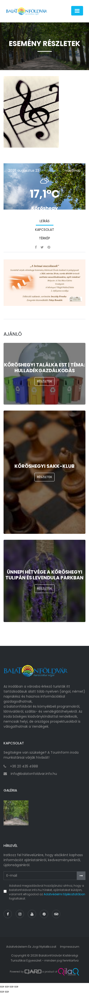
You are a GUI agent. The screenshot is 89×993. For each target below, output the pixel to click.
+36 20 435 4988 (24, 766)
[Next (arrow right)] (7, 991)
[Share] (7, 986)
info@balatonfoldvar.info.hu (34, 773)
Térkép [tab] (44, 238)
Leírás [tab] (45, 221)
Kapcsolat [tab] (44, 229)
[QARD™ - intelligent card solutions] (33, 971)
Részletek (44, 381)
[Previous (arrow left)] (2, 991)
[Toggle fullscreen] (11, 986)
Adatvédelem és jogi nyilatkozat (31, 946)
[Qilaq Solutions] (69, 972)
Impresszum (69, 946)
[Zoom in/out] (16, 986)
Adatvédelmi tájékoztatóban (64, 894)
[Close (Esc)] (2, 986)
